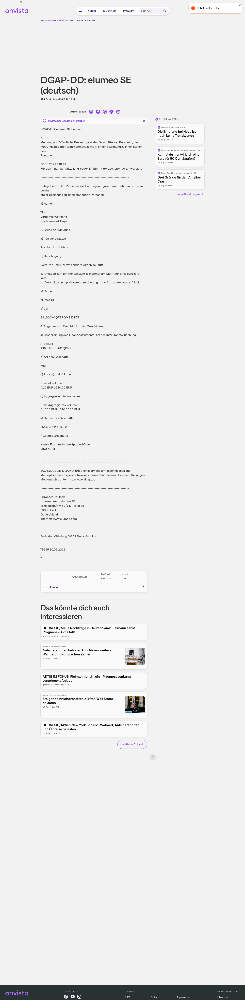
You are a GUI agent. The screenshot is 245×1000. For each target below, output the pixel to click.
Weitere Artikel (132, 744)
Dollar (154, 997)
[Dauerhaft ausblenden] (144, 120)
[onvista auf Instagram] (79, 997)
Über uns (222, 997)
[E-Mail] (118, 112)
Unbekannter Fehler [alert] (209, 8)
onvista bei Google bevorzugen (66, 121)
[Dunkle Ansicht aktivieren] (21, 1)
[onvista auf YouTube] (73, 997)
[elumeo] (45, 587)
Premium (128, 11)
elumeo (53, 587)
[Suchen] (165, 11)
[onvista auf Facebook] (66, 997)
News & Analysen (48, 20)
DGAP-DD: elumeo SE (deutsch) (81, 20)
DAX (127, 997)
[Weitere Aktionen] (143, 586)
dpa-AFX (45, 99)
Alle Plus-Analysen (189, 194)
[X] (111, 112)
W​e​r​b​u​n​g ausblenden (151, 45)
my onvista (110, 11)
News (61, 20)
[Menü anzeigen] (80, 11)
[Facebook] (98, 112)
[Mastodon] (91, 112)
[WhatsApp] (105, 112)
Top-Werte (183, 997)
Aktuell (92, 11)
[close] (240, 5)
